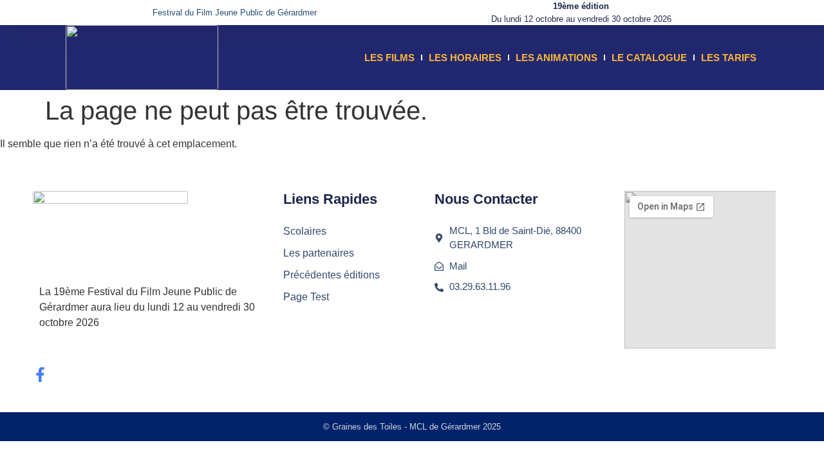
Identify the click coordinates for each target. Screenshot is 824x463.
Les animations (556, 57)
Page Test (306, 296)
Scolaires (304, 231)
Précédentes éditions (331, 274)
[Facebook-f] (40, 374)
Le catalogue (649, 57)
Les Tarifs (728, 57)
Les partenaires (318, 253)
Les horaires (465, 57)
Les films (389, 57)
